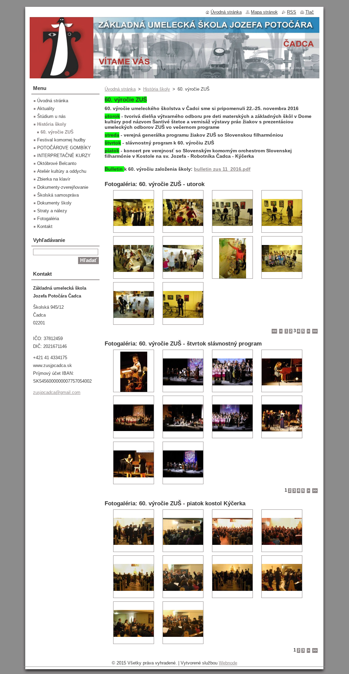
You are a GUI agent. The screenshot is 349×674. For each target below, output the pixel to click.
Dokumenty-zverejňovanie (62, 187)
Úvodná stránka (120, 89)
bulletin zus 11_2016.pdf (222, 169)
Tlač (309, 12)
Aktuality (46, 108)
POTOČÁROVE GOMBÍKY (64, 147)
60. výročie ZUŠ (57, 132)
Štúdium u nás (51, 116)
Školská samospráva (58, 195)
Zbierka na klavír (53, 179)
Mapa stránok (264, 12)
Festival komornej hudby (61, 139)
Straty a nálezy (52, 210)
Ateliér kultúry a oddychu (61, 171)
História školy (156, 89)
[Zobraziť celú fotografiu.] (133, 211)
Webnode (228, 662)
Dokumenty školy (54, 202)
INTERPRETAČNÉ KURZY (64, 155)
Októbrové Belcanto (56, 163)
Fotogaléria (48, 218)
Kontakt (44, 226)
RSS (291, 12)
